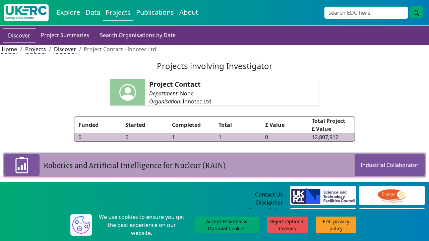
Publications (155, 12)
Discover (19, 35)
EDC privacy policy (336, 225)
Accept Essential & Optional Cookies (226, 225)
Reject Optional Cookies (287, 225)
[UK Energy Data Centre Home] (26, 13)
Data (92, 12)
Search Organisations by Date (138, 35)
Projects (118, 12)
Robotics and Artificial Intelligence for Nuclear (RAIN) (135, 165)
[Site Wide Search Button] (416, 12)
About (188, 12)
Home (9, 49)
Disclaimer (269, 202)
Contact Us (269, 194)
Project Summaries (65, 35)
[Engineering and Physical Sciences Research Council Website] (392, 194)
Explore (68, 12)
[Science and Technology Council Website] (323, 194)
